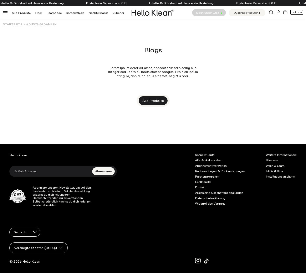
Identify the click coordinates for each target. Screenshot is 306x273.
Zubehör (118, 13)
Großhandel (203, 181)
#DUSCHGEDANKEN (41, 24)
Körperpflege (75, 13)
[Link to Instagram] (198, 261)
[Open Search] (271, 13)
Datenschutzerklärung (210, 198)
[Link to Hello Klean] (153, 13)
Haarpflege (54, 13)
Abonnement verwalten (211, 165)
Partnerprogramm (207, 176)
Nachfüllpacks (98, 13)
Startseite (12, 24)
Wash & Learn (275, 165)
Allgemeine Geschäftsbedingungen (219, 192)
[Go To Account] (278, 12)
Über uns (272, 160)
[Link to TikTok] (207, 261)
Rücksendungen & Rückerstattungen (220, 171)
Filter (38, 13)
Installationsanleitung (280, 176)
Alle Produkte (21, 13)
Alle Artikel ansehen (208, 160)
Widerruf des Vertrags (210, 203)
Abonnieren (103, 171)
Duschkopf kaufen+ (247, 12)
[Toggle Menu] (5, 12)
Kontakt (200, 187)
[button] (285, 12)
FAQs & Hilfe (274, 171)
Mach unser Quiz (208, 12)
